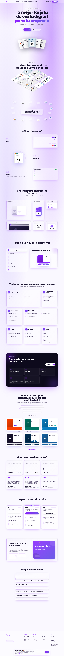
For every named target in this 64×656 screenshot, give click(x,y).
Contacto (43, 636)
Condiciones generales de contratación (53, 641)
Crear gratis (55, 1)
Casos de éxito (31, 1)
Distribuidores (44, 637)
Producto (17, 1)
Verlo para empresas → (32, 449)
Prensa (43, 641)
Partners (43, 639)
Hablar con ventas (50, 364)
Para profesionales (27, 637)
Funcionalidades (26, 642)
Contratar (32, 513)
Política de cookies (54, 647)
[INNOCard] (8, 1)
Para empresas (24, 1)
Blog (36, 1)
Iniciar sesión (48, 1)
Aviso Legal (52, 636)
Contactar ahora (36, 29)
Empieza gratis (14, 512)
